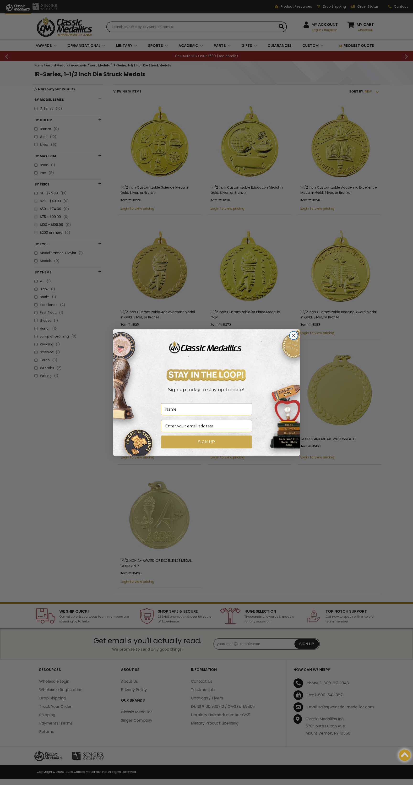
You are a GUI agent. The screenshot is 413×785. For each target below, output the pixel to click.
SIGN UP (206, 442)
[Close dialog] (293, 335)
